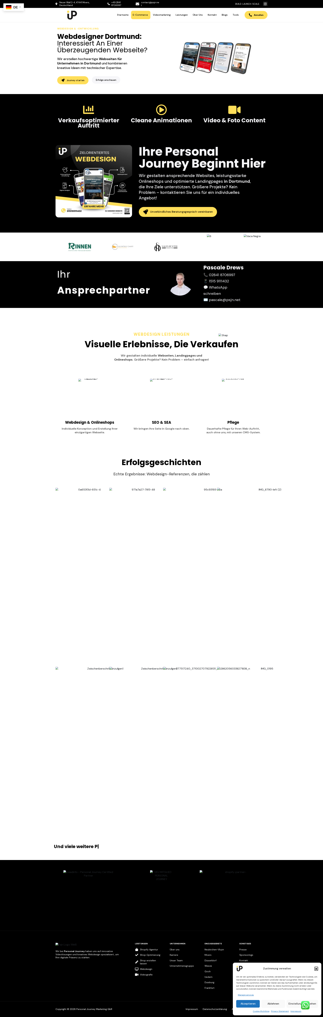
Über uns (198, 14)
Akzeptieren (248, 1003)
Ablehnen (273, 1003)
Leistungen (182, 14)
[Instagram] (265, 4)
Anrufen (258, 14)
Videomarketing (162, 14)
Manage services (246, 995)
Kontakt (212, 14)
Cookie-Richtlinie (261, 1011)
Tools (236, 14)
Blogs (225, 14)
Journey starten (75, 80)
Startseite (123, 14)
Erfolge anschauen (106, 79)
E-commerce (140, 14)
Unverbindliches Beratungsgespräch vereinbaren (181, 212)
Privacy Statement (280, 1011)
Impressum (296, 1011)
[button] (316, 968)
